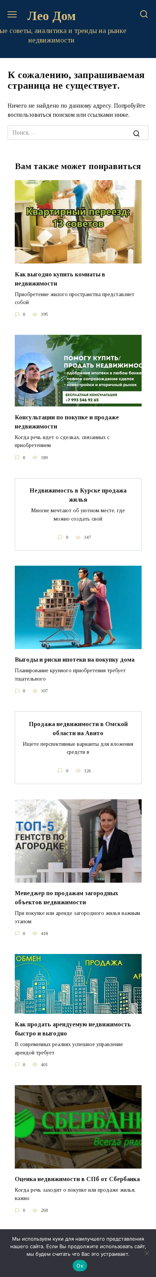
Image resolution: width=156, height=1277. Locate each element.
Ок (79, 1266)
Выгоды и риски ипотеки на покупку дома (74, 659)
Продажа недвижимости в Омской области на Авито (78, 728)
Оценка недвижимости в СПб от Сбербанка (77, 1179)
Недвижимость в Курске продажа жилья (78, 495)
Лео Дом (51, 16)
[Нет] (146, 1253)
